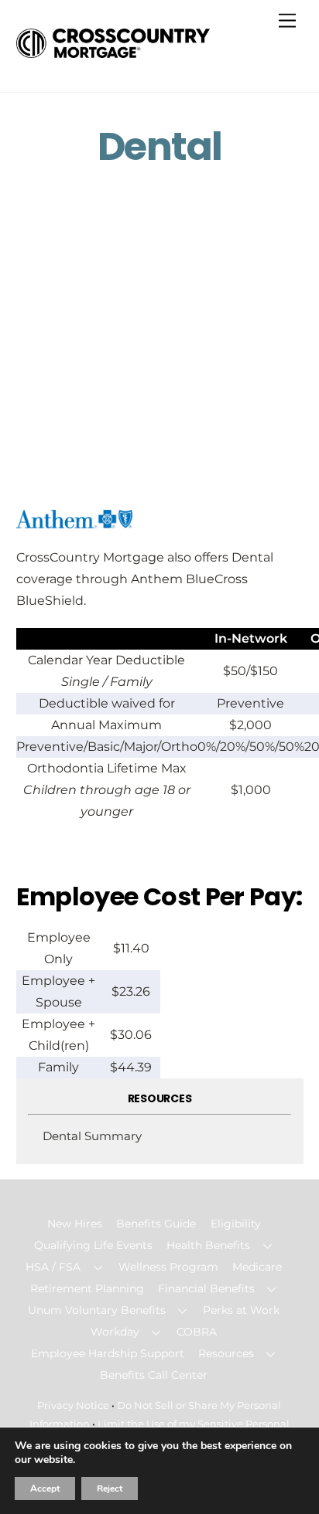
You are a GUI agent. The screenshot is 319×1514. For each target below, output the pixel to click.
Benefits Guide (156, 1224)
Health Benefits (208, 1245)
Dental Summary (92, 1136)
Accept (45, 1488)
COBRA (197, 1332)
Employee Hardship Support (107, 1353)
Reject (109, 1488)
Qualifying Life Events (93, 1245)
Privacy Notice (73, 1405)
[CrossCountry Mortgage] (113, 51)
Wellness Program (168, 1267)
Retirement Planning (87, 1288)
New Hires (74, 1224)
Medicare (257, 1267)
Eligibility (236, 1224)
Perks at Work (241, 1310)
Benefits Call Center (154, 1375)
